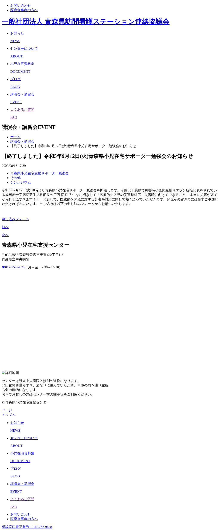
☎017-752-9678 (13, 267)
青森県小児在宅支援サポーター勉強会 (39, 173)
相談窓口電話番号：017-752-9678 (27, 527)
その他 (15, 178)
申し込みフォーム (15, 219)
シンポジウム (20, 182)
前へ (5, 227)
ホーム (15, 137)
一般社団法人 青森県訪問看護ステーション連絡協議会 (86, 21)
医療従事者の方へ (24, 10)
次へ (5, 235)
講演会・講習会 (22, 141)
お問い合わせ (20, 5)
